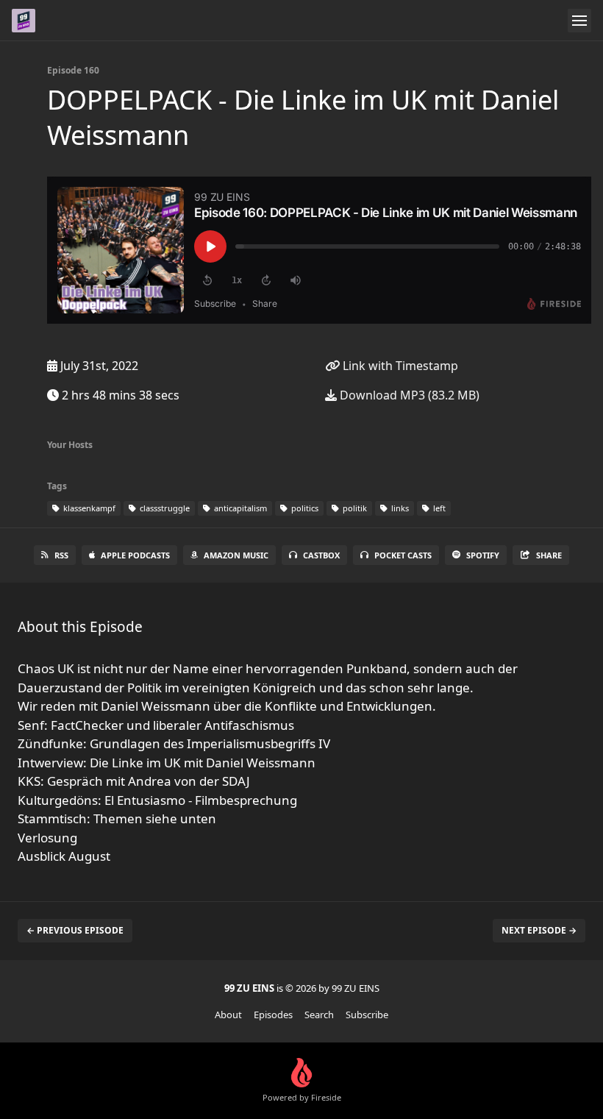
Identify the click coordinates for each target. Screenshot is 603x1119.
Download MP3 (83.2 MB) (408, 395)
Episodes (273, 1014)
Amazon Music (236, 555)
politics (303, 508)
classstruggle (164, 508)
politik (353, 508)
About (228, 1014)
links (399, 508)
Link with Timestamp (399, 366)
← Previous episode (75, 930)
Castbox (321, 555)
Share (549, 555)
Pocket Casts (403, 555)
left (438, 508)
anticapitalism (239, 508)
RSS (61, 555)
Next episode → (539, 930)
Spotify (482, 555)
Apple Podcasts (135, 555)
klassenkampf (88, 508)
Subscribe (367, 1014)
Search (319, 1014)
